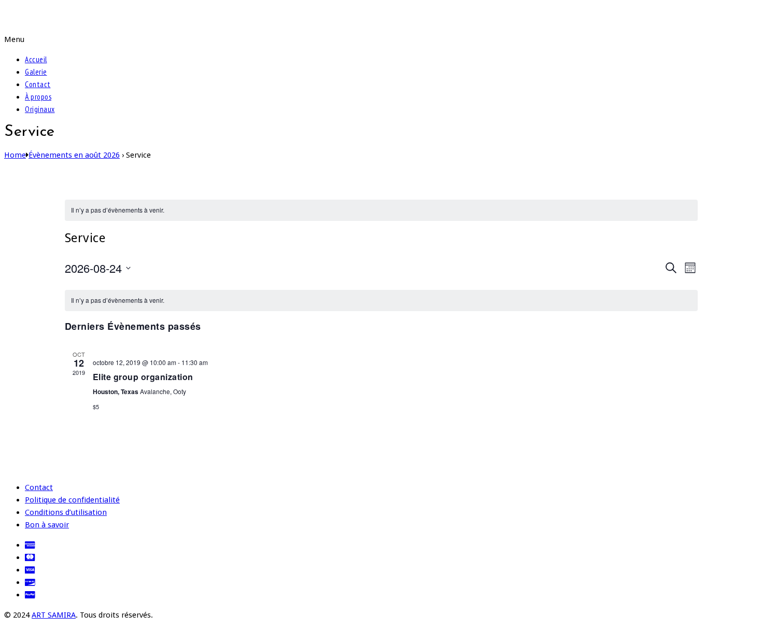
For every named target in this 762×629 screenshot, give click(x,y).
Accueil (36, 59)
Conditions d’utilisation (66, 512)
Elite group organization (143, 377)
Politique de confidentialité (72, 500)
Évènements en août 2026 (74, 155)
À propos (38, 97)
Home (15, 155)
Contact (38, 84)
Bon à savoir (47, 524)
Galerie (36, 72)
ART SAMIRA (54, 615)
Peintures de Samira (75, 16)
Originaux (40, 109)
